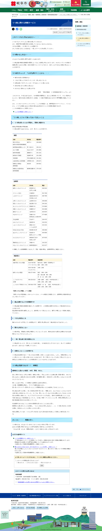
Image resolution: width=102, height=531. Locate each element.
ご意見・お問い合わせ (18, 507)
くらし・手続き (17, 10)
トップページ (23, 14)
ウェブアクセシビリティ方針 (51, 495)
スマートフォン (86, 489)
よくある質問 (85, 10)
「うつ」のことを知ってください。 (68, 14)
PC (77, 489)
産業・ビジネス (62, 10)
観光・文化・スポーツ (51, 10)
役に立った (21, 462)
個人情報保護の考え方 (35, 495)
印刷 (54, 32)
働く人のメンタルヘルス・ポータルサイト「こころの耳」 (35, 446)
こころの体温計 (23, 111)
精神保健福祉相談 (52, 14)
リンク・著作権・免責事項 (19, 495)
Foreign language (56, 2)
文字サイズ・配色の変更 (63, 5)
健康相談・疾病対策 (41, 14)
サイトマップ (83, 495)
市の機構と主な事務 (42, 507)
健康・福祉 (39, 10)
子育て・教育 (28, 10)
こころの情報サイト (24, 438)
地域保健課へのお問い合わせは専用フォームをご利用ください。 (36, 482)
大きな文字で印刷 (64, 32)
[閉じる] (9, 510)
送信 (42, 465)
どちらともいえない (32, 462)
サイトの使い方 (67, 495)
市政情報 (74, 10)
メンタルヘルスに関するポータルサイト (84, 44)
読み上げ (67, 2)
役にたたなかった (46, 462)
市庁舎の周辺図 (30, 507)
